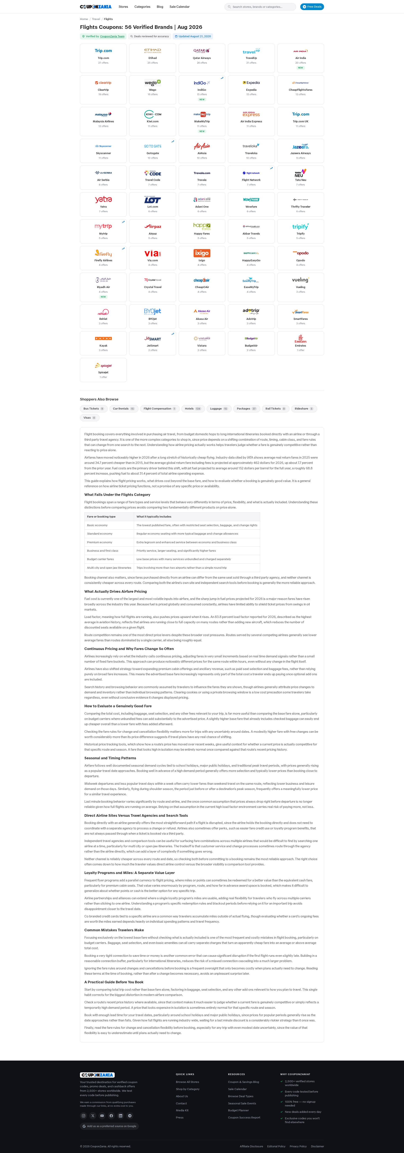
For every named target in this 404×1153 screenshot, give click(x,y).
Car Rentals (123, 408)
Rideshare (303, 408)
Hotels (192, 408)
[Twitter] (92, 1115)
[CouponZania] (123, 1075)
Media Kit (182, 1110)
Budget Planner (238, 1110)
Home (84, 19)
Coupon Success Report (244, 1117)
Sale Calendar (180, 6)
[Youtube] (102, 1115)
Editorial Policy (276, 1146)
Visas (89, 417)
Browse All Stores (187, 1082)
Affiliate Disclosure (251, 1146)
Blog (160, 6)
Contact (181, 1103)
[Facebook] (111, 1115)
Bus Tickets (93, 408)
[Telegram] (129, 1115)
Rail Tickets (275, 408)
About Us (182, 1096)
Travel (96, 19)
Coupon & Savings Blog (243, 1082)
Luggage (218, 408)
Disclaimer (317, 1146)
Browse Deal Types (240, 1096)
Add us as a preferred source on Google (111, 1126)
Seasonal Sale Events (242, 1103)
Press (179, 1117)
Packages (246, 408)
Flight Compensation (159, 408)
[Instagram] (83, 1115)
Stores (123, 6)
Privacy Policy (298, 1146)
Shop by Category (187, 1089)
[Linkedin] (120, 1115)
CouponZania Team (112, 36)
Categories (142, 6)
